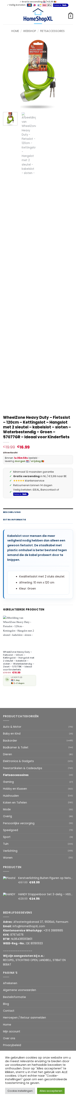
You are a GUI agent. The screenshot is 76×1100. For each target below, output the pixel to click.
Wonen (8, 858)
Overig (7, 816)
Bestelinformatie (14, 997)
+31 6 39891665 (53, 930)
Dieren (7, 754)
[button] (5, 16)
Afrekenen (10, 983)
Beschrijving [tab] (12, 512)
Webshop (29, 31)
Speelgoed (10, 830)
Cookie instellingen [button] (20, 1091)
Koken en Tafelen (15, 803)
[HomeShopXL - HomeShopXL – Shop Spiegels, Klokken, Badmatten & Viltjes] (38, 16)
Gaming (8, 782)
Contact (8, 1011)
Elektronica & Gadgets (18, 761)
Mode (7, 809)
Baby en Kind (11, 734)
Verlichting (10, 851)
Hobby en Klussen (15, 789)
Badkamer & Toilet (15, 747)
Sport (7, 837)
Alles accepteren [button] (51, 1091)
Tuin (6, 844)
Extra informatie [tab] (14, 519)
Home (15, 31)
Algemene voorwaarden (19, 990)
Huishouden (11, 796)
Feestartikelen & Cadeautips (22, 768)
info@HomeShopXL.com (29, 926)
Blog (6, 1004)
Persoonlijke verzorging (18, 823)
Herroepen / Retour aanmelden (24, 1018)
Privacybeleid (12, 1045)
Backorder (10, 741)
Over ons (9, 1038)
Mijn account (11, 1031)
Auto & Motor (12, 727)
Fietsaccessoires (52, 31)
